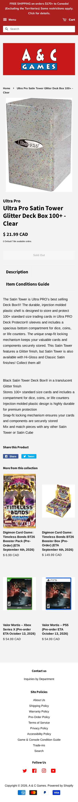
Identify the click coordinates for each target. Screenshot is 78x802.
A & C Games (37, 785)
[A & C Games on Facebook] (34, 771)
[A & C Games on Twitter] (25, 771)
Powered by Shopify (60, 785)
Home (6, 88)
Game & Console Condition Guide (39, 739)
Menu (12, 19)
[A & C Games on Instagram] (44, 771)
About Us (39, 700)
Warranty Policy (39, 711)
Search (39, 751)
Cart (71, 20)
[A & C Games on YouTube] (53, 771)
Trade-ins (39, 745)
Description (17, 272)
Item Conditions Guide (27, 284)
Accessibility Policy (39, 733)
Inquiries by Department (39, 679)
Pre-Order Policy (39, 717)
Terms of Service (39, 722)
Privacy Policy (39, 728)
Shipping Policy (39, 705)
